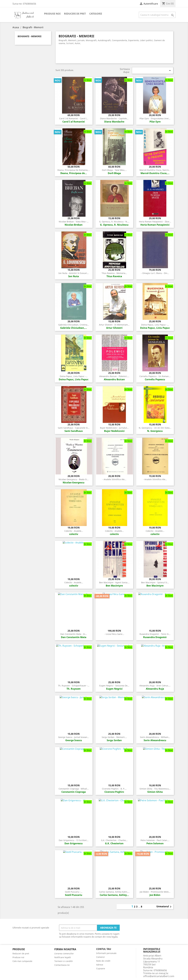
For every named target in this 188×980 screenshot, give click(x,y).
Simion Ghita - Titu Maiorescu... (155, 789)
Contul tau (103, 949)
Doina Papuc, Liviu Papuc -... (155, 325)
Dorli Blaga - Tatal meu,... (114, 170)
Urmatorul (164, 906)
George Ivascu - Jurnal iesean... (73, 737)
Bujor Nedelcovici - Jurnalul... (114, 428)
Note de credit (103, 960)
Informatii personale (106, 953)
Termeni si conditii (63, 961)
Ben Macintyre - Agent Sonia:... (114, 582)
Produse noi (52, 13)
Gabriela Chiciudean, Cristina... (73, 325)
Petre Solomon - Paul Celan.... (155, 840)
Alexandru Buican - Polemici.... (114, 376)
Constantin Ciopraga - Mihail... (74, 789)
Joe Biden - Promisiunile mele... (155, 892)
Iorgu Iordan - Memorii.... (114, 737)
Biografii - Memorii (29, 36)
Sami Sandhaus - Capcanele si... (73, 428)
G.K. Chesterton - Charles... (114, 840)
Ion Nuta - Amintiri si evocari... (73, 273)
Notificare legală (62, 957)
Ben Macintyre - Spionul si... (155, 582)
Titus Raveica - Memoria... (114, 273)
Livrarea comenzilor (64, 953)
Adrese (99, 964)
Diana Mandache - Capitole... (114, 118)
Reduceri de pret (75, 13)
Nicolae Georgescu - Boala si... (74, 479)
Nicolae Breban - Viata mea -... (74, 221)
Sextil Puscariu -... (73, 892)
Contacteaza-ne (62, 965)
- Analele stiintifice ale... (114, 479)
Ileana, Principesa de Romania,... (73, 170)
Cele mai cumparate (22, 961)
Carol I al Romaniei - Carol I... (73, 118)
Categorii (95, 13)
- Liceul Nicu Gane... (114, 634)
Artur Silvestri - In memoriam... (114, 325)
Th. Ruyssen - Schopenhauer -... (73, 685)
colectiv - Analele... (73, 531)
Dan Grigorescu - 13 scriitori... (73, 840)
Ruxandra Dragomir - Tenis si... (155, 634)
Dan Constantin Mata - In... (73, 634)
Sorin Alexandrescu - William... (155, 737)
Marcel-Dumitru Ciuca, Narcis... (155, 170)
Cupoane (100, 968)
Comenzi (100, 957)
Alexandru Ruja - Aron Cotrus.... (155, 685)
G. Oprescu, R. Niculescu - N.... (114, 221)
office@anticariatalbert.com (158, 976)
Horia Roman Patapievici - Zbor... (155, 221)
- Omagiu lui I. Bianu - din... (155, 273)
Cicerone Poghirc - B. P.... (114, 789)
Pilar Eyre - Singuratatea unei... (155, 118)
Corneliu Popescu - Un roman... (155, 376)
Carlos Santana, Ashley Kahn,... (114, 892)
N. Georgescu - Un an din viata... (155, 428)
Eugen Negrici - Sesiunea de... (114, 685)
